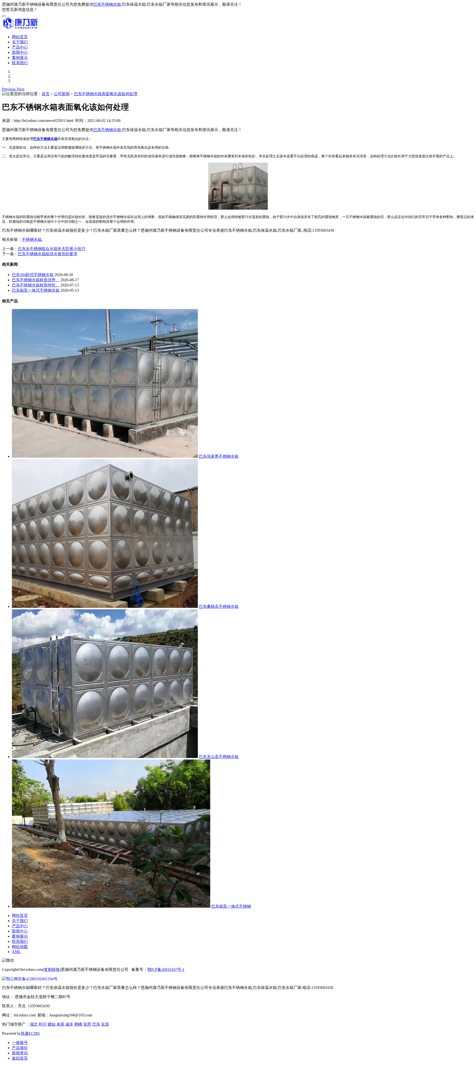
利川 (43, 1024)
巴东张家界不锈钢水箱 (218, 456)
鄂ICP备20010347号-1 (165, 969)
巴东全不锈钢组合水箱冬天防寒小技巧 (51, 249)
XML (16, 952)
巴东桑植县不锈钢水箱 (218, 606)
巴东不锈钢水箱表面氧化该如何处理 (105, 94)
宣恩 (87, 1024)
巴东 (96, 1024)
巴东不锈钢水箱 (107, 4)
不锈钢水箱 (32, 239)
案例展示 (20, 58)
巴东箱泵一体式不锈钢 (231, 906)
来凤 (60, 1024)
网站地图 (20, 947)
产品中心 (20, 47)
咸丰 (69, 1024)
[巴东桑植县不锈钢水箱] (105, 606)
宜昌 (105, 1024)
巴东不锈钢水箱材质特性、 (36, 285)
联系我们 (20, 63)
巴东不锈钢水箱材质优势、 (36, 280)
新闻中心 (20, 52)
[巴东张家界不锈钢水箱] (105, 456)
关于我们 (20, 42)
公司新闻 (62, 94)
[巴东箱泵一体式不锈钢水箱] (111, 906)
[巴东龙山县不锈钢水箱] (105, 757)
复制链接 (52, 969)
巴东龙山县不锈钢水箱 (218, 757)
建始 (52, 1024)
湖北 (34, 1024)
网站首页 (20, 37)
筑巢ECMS (30, 1033)
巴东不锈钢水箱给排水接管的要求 (47, 254)
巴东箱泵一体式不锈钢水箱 (36, 290)
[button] (9, 89)
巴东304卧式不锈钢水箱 (33, 275)
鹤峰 (78, 1024)
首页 (46, 94)
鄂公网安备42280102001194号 (32, 979)
